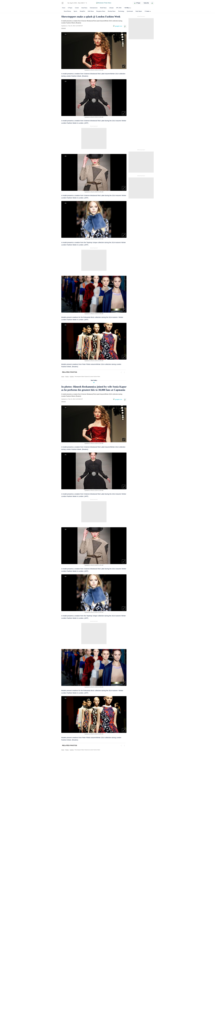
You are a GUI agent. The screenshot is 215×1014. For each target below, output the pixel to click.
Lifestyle (111, 7)
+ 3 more (147, 11)
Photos (67, 376)
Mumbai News (111, 11)
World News (103, 7)
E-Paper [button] (138, 3)
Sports (75, 11)
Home (63, 7)
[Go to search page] (66, 3)
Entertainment (93, 7)
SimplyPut (82, 11)
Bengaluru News (100, 11)
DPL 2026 (118, 7)
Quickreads (130, 11)
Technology (121, 11)
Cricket (77, 7)
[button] (62, 3)
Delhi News (91, 11)
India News (84, 7)
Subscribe (146, 3)
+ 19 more (127, 7)
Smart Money (67, 11)
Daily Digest (139, 11)
